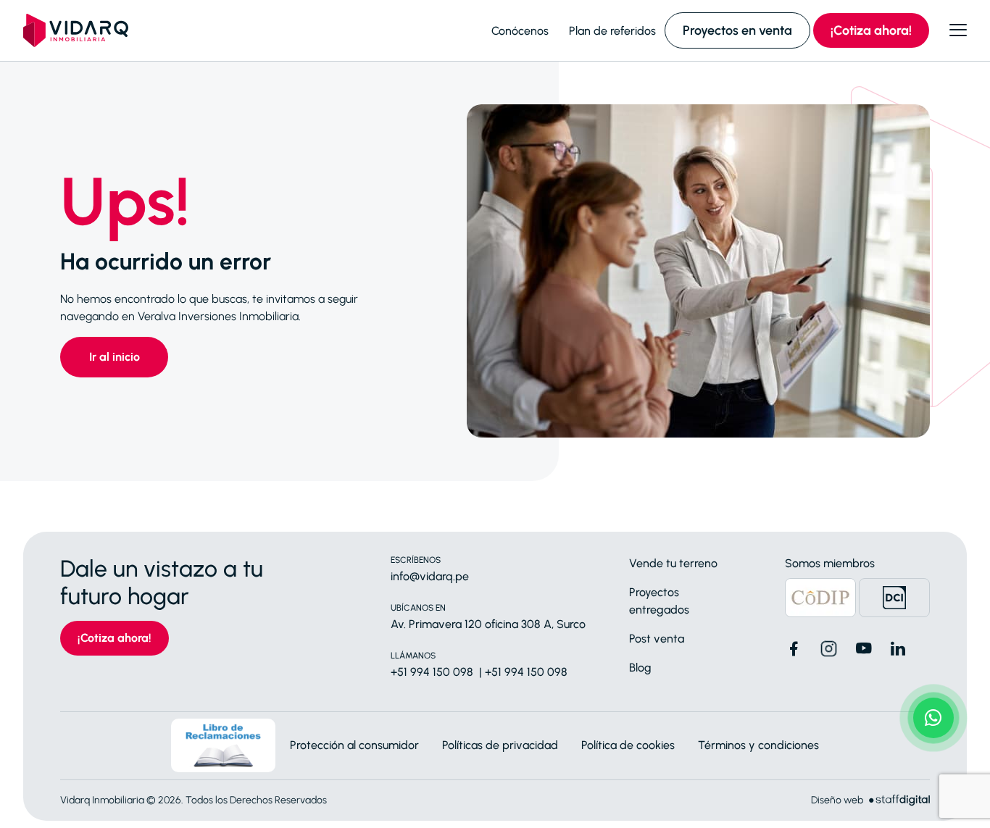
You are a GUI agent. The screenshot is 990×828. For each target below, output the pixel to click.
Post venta (656, 638)
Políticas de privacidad (500, 745)
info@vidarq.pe (430, 576)
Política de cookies (628, 745)
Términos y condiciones (758, 745)
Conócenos (520, 31)
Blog (640, 667)
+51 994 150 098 (432, 672)
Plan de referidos (612, 31)
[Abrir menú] (958, 30)
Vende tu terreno (673, 563)
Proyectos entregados (659, 600)
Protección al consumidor (354, 745)
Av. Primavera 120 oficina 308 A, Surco (488, 624)
